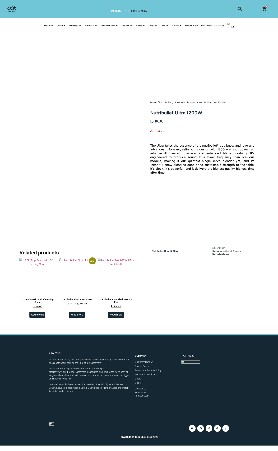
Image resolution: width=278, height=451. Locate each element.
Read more (76, 314)
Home (153, 102)
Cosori (60, 25)
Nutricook (73, 25)
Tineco (139, 25)
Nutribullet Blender (185, 102)
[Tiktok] (225, 428)
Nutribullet (89, 25)
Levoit (151, 25)
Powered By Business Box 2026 (139, 437)
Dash (163, 25)
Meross (175, 25)
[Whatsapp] (217, 428)
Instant (47, 25)
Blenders (237, 251)
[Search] (239, 8)
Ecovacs (125, 25)
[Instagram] (200, 428)
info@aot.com (142, 395)
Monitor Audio (191, 25)
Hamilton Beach (108, 25)
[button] (239, 8)
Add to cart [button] (37, 314)
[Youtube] (192, 428)
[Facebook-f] (209, 428)
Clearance (219, 25)
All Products (206, 25)
